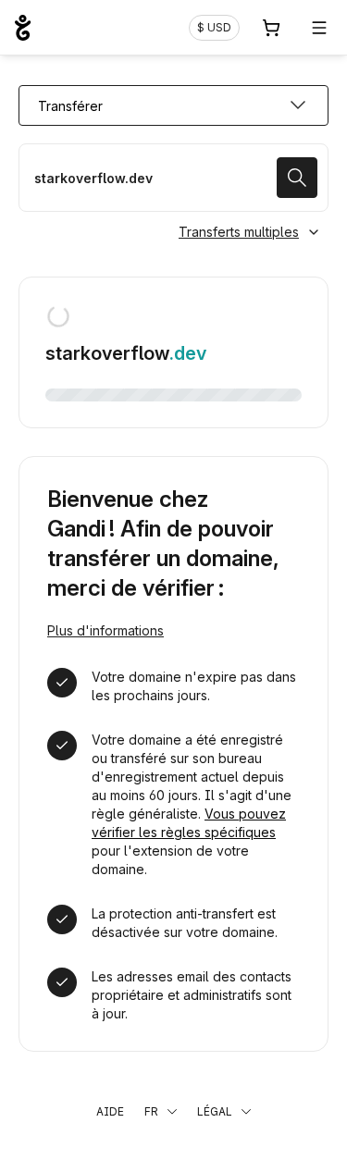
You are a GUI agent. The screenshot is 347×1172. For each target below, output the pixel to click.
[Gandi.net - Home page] (22, 27)
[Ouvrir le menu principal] (319, 27)
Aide (110, 1111)
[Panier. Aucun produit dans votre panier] (271, 27)
